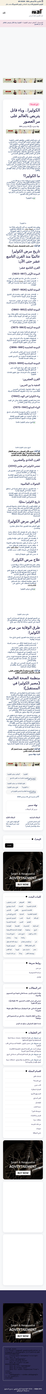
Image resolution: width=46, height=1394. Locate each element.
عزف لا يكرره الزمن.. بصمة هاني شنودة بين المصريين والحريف (23, 994)
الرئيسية (40, 22)
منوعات (38, 1128)
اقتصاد (21, 906)
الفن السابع (37, 1098)
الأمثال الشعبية (31, 906)
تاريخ (35, 930)
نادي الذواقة (37, 1133)
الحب (21, 918)
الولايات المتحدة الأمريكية (14, 930)
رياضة (23, 937)
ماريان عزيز (26, 949)
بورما (21, 281)
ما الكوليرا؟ (25, 787)
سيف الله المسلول (12, 941)
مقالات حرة (37, 1120)
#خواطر (21, 902)
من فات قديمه (11, 953)
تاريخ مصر (21, 934)
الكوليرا (26, 774)
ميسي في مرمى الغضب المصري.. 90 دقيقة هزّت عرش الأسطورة (25, 1002)
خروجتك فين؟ (36, 1111)
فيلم (20, 945)
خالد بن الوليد (32, 934)
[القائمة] (4, 12)
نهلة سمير (32, 805)
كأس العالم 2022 (30, 945)
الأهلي (16, 910)
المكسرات (26, 926)
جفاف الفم (15, 547)
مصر (34, 949)
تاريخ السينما (11, 934)
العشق (29, 922)
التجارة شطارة (36, 1089)
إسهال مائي (29, 229)
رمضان (9, 937)
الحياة (28, 918)
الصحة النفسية (11, 922)
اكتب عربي (37, 1085)
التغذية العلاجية (32, 914)
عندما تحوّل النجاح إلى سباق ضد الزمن (28, 1023)
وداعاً (20, 953)
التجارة (22, 914)
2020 (29, 902)
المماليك (35, 926)
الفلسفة (17, 926)
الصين (21, 922)
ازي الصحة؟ (34, 104)
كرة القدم (9, 949)
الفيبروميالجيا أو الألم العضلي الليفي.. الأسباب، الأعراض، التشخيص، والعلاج (24, 671)
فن (36, 941)
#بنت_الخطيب (11, 902)
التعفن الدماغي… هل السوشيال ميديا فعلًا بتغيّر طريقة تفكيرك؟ (24, 1009)
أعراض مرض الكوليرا (30, 22)
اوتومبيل (38, 1102)
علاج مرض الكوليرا (12, 787)
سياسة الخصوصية (35, 972)
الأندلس (9, 910)
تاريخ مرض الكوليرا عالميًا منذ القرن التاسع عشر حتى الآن (23, 778)
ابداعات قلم (37, 1076)
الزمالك (36, 918)
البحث (37, 839)
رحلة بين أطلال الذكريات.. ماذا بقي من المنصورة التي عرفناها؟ (24, 1017)
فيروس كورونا (11, 945)
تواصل (39, 977)
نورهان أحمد (37, 1049)
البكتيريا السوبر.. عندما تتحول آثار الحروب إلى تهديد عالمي (25, 750)
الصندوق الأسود (36, 1094)
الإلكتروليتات (32, 585)
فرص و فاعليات (36, 1115)
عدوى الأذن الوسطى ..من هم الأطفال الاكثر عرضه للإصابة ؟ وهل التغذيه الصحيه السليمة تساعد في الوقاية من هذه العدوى (24, 453)
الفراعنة (9, 926)
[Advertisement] (23, 51)
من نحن (38, 968)
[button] (31, 809)
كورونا (17, 949)
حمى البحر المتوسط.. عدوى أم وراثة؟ (20, 246)
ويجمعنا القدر (30, 953)
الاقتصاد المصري (27, 910)
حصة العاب (37, 1107)
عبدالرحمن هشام (26, 941)
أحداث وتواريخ (11, 906)
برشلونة (27, 930)
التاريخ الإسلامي (11, 914)
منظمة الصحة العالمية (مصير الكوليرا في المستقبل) (23, 791)
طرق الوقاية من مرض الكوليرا (16, 783)
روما (16, 937)
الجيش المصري (11, 918)
